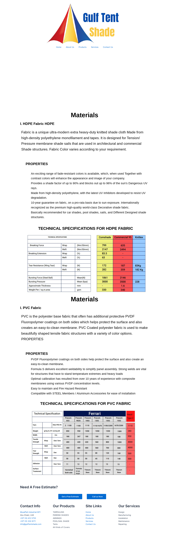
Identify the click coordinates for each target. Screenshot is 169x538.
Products (82, 47)
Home (58, 47)
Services (94, 47)
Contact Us (108, 47)
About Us (70, 47)
